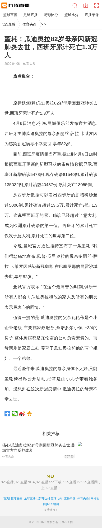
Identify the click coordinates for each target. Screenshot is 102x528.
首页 (6, 498)
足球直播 (30, 498)
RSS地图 (53, 504)
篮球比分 (56, 498)
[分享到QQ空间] (29, 413)
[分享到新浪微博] (22, 413)
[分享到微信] (15, 413)
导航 (96, 5)
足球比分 (43, 498)
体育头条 (29, 24)
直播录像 (69, 498)
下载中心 (85, 5)
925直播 (8, 24)
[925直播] (15, 5)
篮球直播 (16, 498)
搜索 (74, 5)
